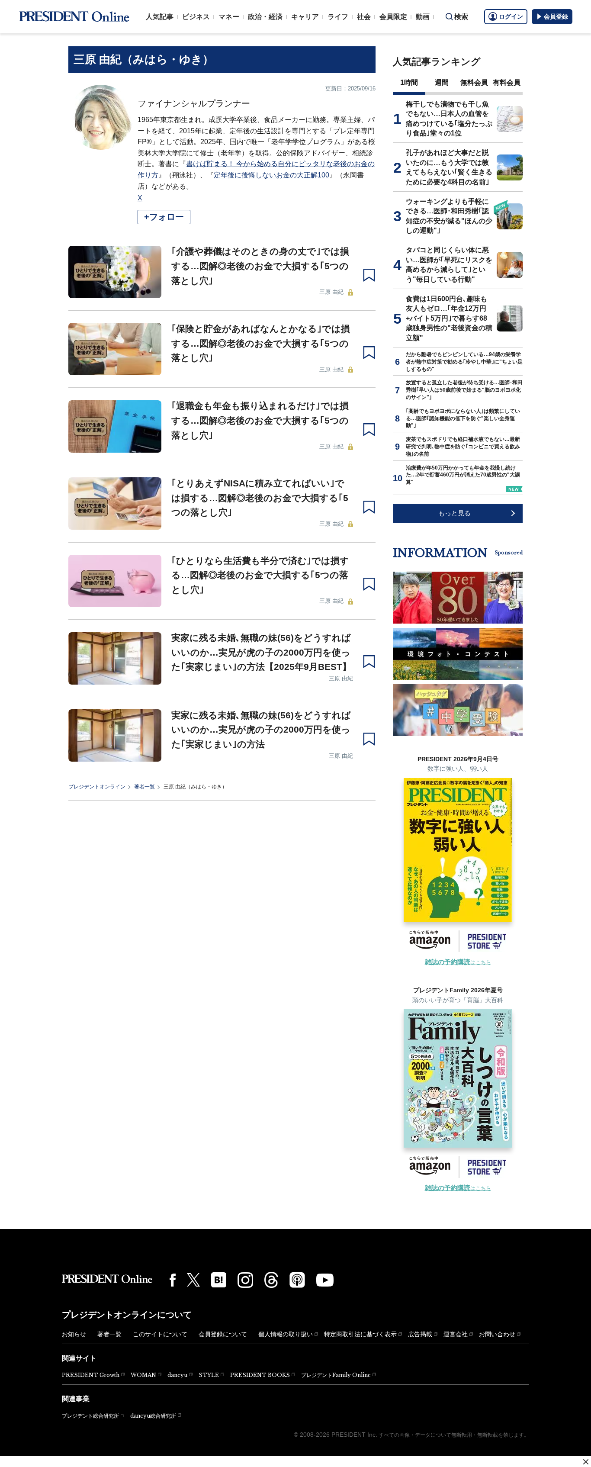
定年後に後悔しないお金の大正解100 (271, 175)
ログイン (511, 16)
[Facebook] (173, 1280)
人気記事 (159, 16)
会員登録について (223, 1334)
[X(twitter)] (193, 1280)
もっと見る (454, 513)
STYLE (209, 1375)
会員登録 (556, 16)
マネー (228, 16)
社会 (364, 16)
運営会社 (455, 1334)
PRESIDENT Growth (90, 1375)
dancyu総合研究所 (153, 1415)
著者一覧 (144, 787)
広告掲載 (420, 1334)
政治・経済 (265, 16)
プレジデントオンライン (96, 787)
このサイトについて (160, 1334)
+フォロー (164, 217)
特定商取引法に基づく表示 (360, 1334)
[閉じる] (586, 1462)
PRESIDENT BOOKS (260, 1375)
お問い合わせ (497, 1334)
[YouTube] (325, 1280)
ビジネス (196, 16)
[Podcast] (297, 1279)
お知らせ (74, 1334)
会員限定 (393, 16)
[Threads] (271, 1279)
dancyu (177, 1375)
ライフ (338, 16)
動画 (423, 16)
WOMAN (143, 1375)
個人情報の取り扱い (285, 1334)
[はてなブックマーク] (218, 1279)
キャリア (305, 16)
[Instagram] (245, 1280)
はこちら (458, 962)
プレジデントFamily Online (336, 1375)
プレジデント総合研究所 (90, 1416)
